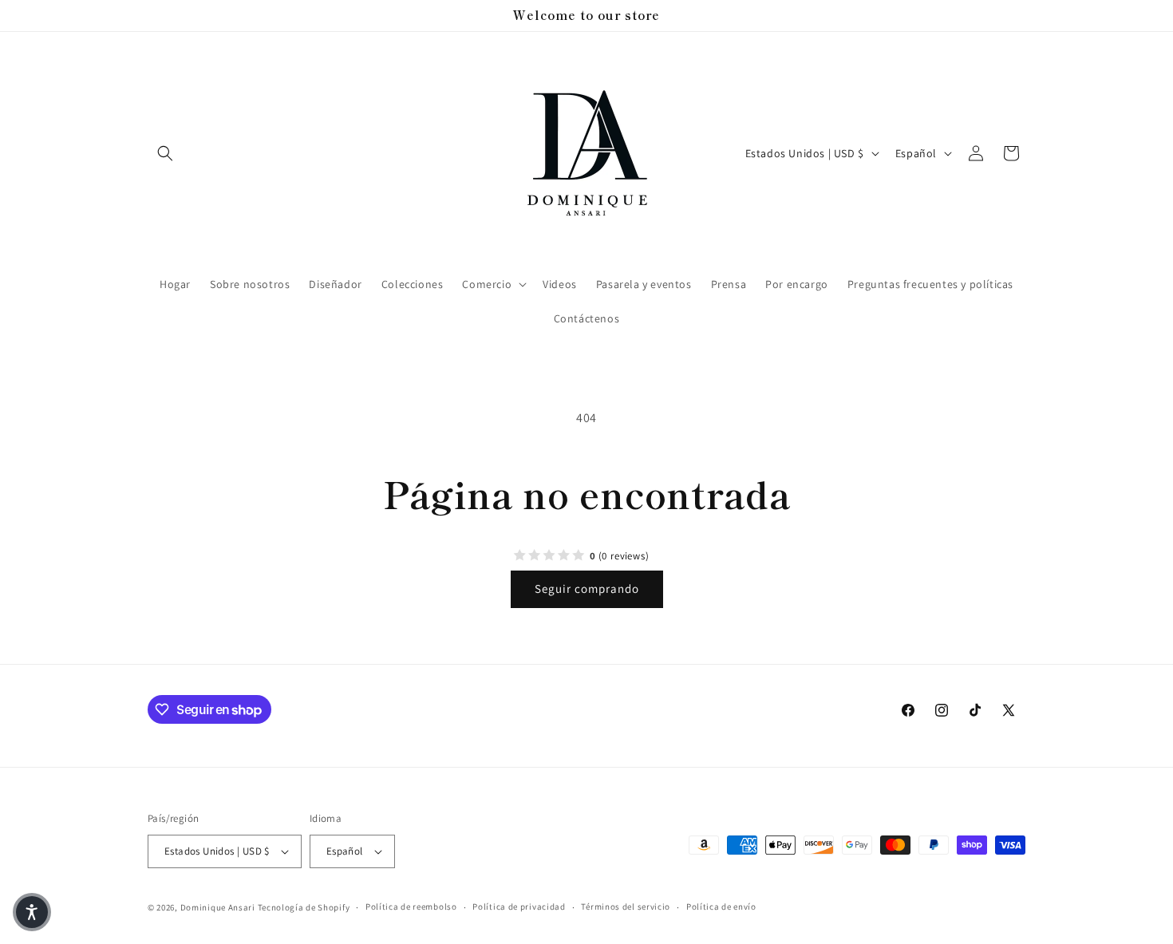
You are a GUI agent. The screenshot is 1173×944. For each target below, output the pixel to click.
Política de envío (721, 906)
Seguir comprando (587, 588)
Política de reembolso (411, 906)
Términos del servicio (625, 906)
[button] (165, 153)
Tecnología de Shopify (304, 907)
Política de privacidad (518, 906)
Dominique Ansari (219, 907)
